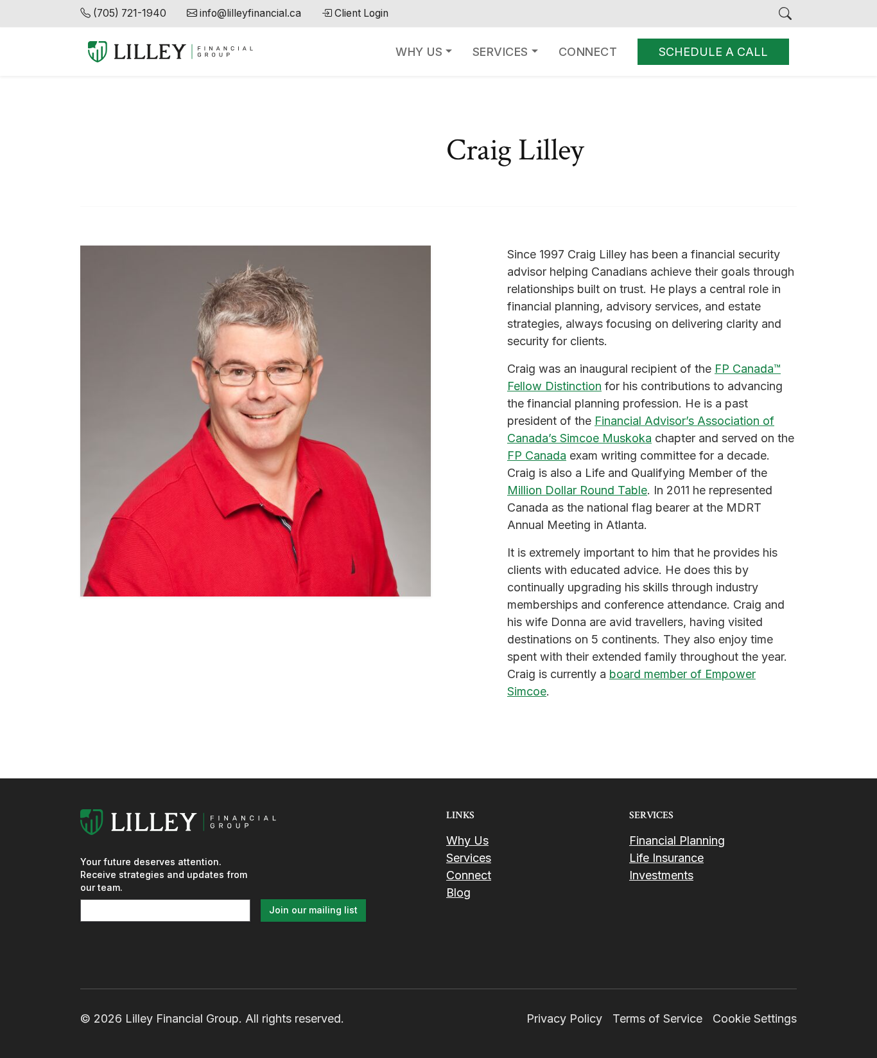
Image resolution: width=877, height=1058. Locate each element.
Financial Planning (677, 840)
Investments (661, 875)
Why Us (418, 51)
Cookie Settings (755, 1018)
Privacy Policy (564, 1018)
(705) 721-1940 (129, 13)
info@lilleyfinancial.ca (250, 13)
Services (500, 51)
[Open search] (785, 13)
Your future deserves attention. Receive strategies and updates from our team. (163, 874)
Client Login (361, 13)
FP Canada (536, 455)
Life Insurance (666, 858)
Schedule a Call (713, 51)
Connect (588, 51)
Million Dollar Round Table (577, 490)
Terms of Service (657, 1018)
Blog (458, 892)
